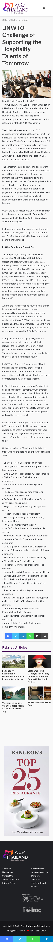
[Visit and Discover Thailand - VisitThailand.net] (15, 8)
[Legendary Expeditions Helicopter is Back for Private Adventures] (13, 661)
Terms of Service (10, 879)
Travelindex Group (37, 931)
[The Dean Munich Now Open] (39, 693)
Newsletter (7, 872)
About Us (6, 868)
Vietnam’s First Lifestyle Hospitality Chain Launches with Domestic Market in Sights (38, 676)
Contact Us (7, 876)
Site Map (35, 879)
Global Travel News (20, 20)
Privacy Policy (8, 883)
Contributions (37, 868)
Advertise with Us (39, 872)
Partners (35, 876)
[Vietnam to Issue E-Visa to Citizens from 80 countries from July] (13, 693)
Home (7, 20)
